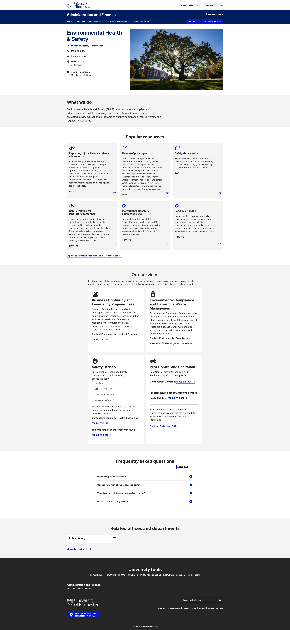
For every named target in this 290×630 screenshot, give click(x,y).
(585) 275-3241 (79, 51)
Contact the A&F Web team (81, 588)
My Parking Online (152, 574)
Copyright (202, 608)
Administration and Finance (91, 14)
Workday (97, 574)
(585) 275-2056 (181, 343)
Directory (195, 574)
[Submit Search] (220, 600)
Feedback (186, 608)
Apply (183, 5)
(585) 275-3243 (100, 434)
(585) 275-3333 (176, 398)
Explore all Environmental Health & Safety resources (93, 255)
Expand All (182, 466)
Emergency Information (215, 608)
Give (198, 5)
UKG (123, 574)
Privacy (194, 608)
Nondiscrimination (174, 608)
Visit (191, 5)
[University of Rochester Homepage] (79, 5)
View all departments (78, 549)
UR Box (134, 574)
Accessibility (162, 608)
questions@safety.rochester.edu (87, 45)
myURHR (111, 574)
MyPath (170, 574)
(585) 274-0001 (79, 56)
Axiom (182, 574)
